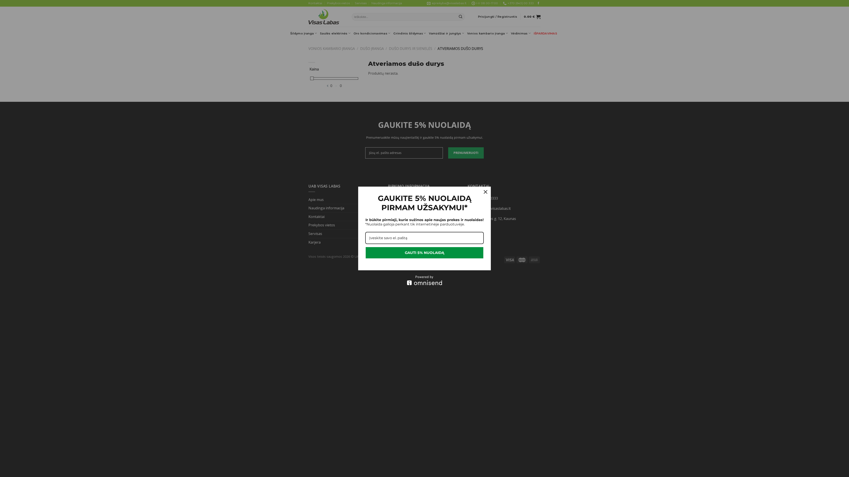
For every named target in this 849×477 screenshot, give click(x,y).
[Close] (485, 192)
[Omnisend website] (424, 280)
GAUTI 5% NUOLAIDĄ (424, 253)
